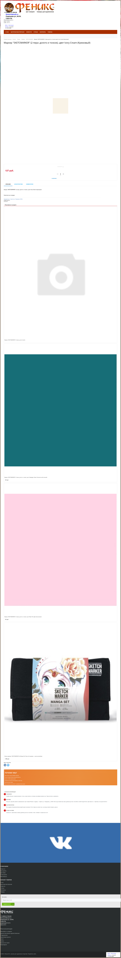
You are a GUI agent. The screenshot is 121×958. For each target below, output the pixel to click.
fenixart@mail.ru (12, 14)
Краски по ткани (5, 943)
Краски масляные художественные (10, 933)
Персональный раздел (6, 929)
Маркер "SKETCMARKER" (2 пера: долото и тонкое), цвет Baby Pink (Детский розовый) (22, 616)
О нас (2, 882)
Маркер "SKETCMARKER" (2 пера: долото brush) (14, 340)
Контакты (3, 890)
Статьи (2, 888)
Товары (3, 892)
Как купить (3, 871)
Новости (3, 869)
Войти (6, 25)
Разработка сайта (32, 954)
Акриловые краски (6, 937)
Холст (2, 939)
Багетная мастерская (6, 884)
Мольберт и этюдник (6, 931)
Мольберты (4, 876)
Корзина (7, 26)
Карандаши (4, 944)
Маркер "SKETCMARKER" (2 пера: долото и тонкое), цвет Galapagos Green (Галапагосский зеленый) (25, 477)
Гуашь (2, 941)
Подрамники (4, 935)
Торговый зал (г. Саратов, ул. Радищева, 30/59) (13, 199)
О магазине (4, 874)
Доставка (3, 872)
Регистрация (11, 25)
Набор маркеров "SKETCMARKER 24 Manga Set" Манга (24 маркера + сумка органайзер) (23, 756)
